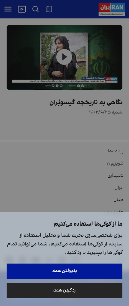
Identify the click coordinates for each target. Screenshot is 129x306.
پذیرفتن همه (64, 271)
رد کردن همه (64, 290)
